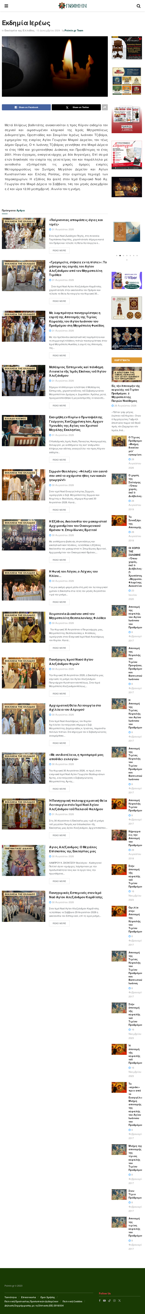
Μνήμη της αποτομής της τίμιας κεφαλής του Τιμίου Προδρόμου (136, 1158)
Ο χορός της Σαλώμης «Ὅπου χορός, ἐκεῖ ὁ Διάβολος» (136, 485)
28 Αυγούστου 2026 (135, 463)
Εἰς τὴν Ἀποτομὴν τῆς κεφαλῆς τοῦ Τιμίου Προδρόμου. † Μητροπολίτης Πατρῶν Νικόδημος (126, 393)
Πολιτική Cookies (72, 1301)
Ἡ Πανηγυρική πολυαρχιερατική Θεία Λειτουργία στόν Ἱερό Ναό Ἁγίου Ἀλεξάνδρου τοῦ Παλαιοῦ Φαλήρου (78, 804)
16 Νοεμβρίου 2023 (135, 895)
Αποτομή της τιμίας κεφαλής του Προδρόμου (136, 1227)
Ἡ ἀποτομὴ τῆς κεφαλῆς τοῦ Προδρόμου (136, 1054)
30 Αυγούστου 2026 (62, 485)
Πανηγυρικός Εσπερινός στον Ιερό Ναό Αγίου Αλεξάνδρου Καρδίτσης (76, 894)
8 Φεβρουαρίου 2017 (136, 636)
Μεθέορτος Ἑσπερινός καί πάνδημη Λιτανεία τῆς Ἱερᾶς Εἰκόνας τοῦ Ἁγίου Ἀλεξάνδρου (77, 371)
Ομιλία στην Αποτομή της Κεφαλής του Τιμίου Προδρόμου (136, 919)
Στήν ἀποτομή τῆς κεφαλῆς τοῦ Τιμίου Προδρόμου (136, 876)
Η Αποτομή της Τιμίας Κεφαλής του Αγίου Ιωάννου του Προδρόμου (127, 375)
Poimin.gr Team (74, 30)
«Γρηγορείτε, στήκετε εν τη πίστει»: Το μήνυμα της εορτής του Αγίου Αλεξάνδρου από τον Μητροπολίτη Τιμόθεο (78, 268)
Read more (59, 250)
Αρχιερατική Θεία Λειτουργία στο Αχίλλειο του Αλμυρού (75, 707)
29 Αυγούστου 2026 (125, 405)
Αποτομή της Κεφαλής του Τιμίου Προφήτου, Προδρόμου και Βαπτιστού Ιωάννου (136, 663)
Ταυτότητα (11, 1297)
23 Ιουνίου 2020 (133, 595)
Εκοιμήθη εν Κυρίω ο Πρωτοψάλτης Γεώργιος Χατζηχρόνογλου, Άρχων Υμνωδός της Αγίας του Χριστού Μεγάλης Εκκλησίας (76, 423)
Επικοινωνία (28, 1297)
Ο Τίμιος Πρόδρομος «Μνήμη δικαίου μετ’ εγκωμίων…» (137, 445)
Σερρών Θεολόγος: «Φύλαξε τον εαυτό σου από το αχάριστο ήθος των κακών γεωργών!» (78, 475)
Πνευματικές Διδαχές (19, 848)
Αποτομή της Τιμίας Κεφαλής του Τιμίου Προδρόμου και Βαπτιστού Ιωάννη (136, 968)
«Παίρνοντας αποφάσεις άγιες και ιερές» (76, 222)
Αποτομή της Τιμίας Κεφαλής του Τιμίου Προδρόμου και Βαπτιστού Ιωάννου (136, 764)
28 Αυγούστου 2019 (135, 505)
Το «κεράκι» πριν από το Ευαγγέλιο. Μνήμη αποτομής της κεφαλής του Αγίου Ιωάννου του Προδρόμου (136, 1104)
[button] (116, 255)
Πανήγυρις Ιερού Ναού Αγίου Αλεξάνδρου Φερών (71, 661)
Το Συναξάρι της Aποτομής (135, 522)
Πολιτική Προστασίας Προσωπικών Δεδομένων (31, 1301)
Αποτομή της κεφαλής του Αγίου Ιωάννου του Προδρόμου (136, 617)
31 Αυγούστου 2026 (62, 229)
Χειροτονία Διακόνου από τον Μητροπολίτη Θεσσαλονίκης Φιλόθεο (77, 615)
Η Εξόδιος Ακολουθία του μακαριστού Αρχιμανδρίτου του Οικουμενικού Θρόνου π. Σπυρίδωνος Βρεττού (78, 525)
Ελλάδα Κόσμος (15, 418)
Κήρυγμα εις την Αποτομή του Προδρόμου (136, 838)
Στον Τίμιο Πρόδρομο (135, 1194)
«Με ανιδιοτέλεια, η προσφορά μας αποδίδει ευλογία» (76, 756)
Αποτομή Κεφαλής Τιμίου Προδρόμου (136, 805)
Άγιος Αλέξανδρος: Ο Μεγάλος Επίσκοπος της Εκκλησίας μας (73, 849)
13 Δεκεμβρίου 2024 (48, 30)
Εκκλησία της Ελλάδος (20, 30)
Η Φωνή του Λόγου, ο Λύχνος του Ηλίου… (73, 573)
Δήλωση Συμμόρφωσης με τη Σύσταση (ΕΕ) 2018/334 (34, 1305)
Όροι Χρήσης (47, 1297)
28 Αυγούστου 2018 (135, 854)
